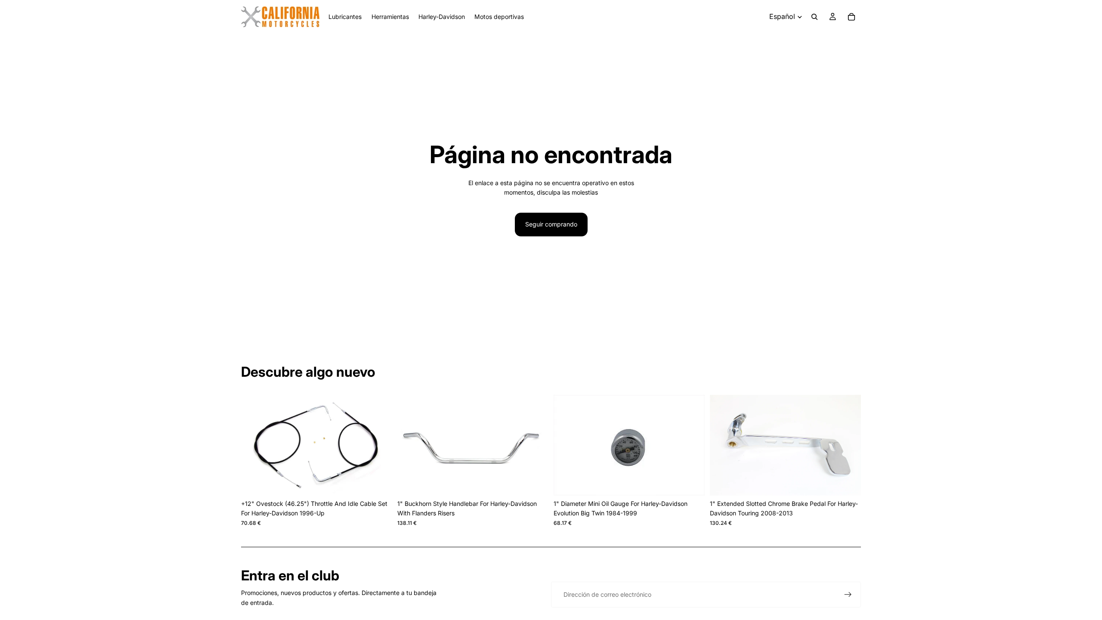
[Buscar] (814, 16)
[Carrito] (851, 16)
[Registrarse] (848, 595)
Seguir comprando (551, 224)
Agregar (386, 482)
